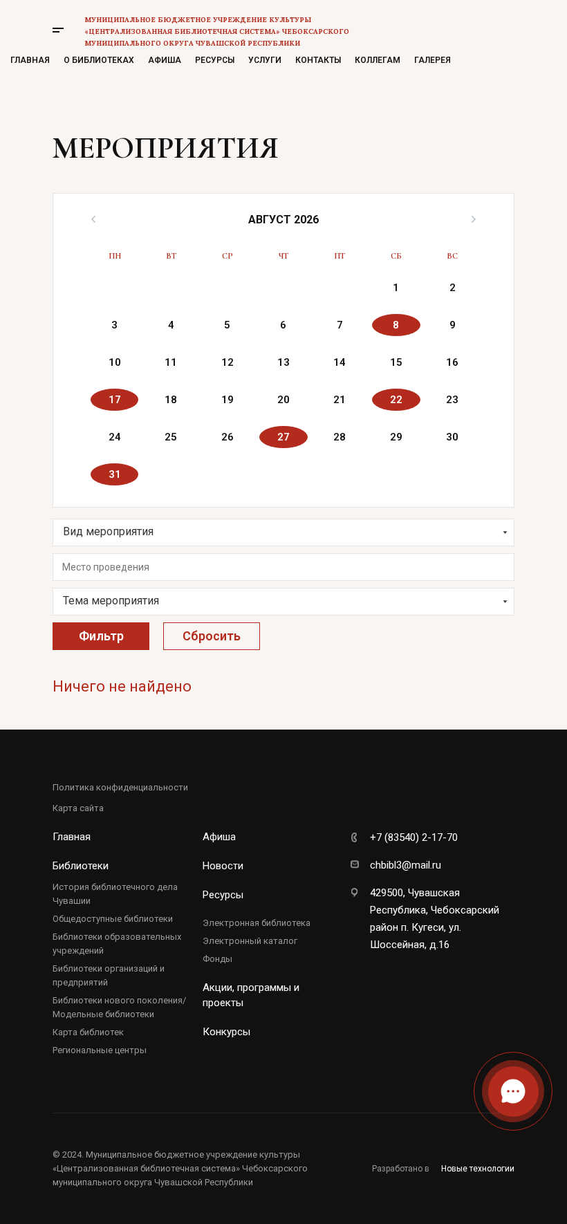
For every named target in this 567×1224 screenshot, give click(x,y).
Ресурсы (214, 60)
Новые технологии (477, 1169)
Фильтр (101, 636)
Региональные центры (100, 1050)
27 (283, 437)
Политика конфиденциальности (120, 787)
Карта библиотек (88, 1032)
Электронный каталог (250, 941)
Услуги (264, 60)
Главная (30, 60)
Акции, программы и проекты (251, 995)
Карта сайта (78, 808)
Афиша (164, 60)
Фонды (217, 959)
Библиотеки (81, 866)
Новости (223, 866)
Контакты (318, 60)
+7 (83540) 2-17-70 (414, 837)
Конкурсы (226, 1032)
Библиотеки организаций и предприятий (109, 975)
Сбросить (212, 636)
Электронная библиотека (256, 923)
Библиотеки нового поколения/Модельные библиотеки (119, 1007)
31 (115, 474)
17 (115, 399)
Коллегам (377, 60)
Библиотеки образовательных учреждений (117, 943)
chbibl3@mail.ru (405, 865)
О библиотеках (99, 60)
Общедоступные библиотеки (113, 919)
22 (396, 399)
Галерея (432, 60)
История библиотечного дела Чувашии (115, 894)
